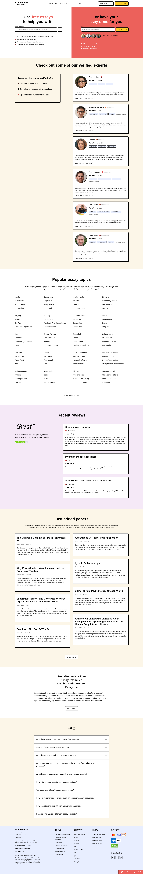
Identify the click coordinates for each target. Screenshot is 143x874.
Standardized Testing (81, 379)
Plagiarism (48, 301)
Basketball (77, 334)
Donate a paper (78, 849)
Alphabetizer (59, 842)
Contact (76, 837)
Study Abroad (49, 304)
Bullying (18, 316)
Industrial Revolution (110, 353)
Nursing (47, 316)
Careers (76, 840)
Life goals (106, 382)
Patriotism (77, 319)
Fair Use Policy (97, 840)
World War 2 (19, 360)
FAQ (75, 846)
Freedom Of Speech (110, 341)
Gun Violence (20, 304)
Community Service (109, 301)
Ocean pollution (21, 379)
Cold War (18, 353)
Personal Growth (108, 371)
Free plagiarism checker (62, 834)
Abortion (18, 297)
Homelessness (49, 338)
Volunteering (49, 371)
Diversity (105, 297)
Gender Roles (49, 382)
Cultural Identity (108, 334)
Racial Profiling (79, 356)
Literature (77, 858)
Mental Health (78, 297)
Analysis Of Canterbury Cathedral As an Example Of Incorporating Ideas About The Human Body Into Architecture (99, 621)
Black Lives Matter (80, 353)
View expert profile (83, 98)
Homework (48, 308)
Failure (17, 345)
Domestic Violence (51, 345)
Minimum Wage (21, 371)
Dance (104, 323)
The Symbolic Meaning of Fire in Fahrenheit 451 (41, 539)
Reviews (76, 843)
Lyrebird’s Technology (87, 563)
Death (46, 375)
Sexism (47, 379)
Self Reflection (107, 304)
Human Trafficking (80, 360)
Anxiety (76, 301)
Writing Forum (78, 862)
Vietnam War (20, 356)
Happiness (48, 356)
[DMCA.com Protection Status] (114, 846)
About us (53, 3)
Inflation (18, 375)
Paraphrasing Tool (60, 851)
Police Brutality (79, 316)
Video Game (78, 341)
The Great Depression (23, 327)
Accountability (78, 364)
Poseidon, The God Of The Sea (34, 629)
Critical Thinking (50, 334)
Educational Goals (109, 379)
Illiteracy (76, 371)
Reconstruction (108, 356)
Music (104, 316)
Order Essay (59, 854)
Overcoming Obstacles (23, 341)
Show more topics (71, 395)
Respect (18, 319)
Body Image (106, 327)
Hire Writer (121, 3)
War (16, 364)
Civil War (18, 323)
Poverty (105, 308)
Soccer (75, 338)
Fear (45, 364)
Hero (16, 334)
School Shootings (80, 382)
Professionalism (50, 327)
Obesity (76, 304)
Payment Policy (97, 843)
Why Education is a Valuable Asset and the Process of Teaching (40, 569)
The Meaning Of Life (110, 375)
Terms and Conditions (99, 834)
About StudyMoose (79, 834)
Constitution (77, 323)
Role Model (48, 360)
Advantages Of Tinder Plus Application (96, 537)
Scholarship (48, 297)
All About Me (107, 338)
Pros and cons (78, 375)
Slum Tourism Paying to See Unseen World (99, 591)
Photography (107, 319)
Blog (75, 852)
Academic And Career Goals (55, 323)
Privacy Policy (96, 837)
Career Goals (49, 319)
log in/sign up (105, 3)
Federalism (77, 327)
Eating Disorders (79, 308)
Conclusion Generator (61, 845)
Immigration (19, 308)
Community (106, 345)
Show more (71, 657)
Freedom (18, 338)
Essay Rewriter (59, 848)
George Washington (110, 360)
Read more (71, 708)
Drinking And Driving (81, 345)
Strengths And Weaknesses (113, 364)
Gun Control (19, 301)
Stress (46, 353)
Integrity (47, 341)
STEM (79, 3)
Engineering (19, 382)
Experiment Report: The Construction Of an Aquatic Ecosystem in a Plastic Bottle (41, 600)
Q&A (75, 855)
